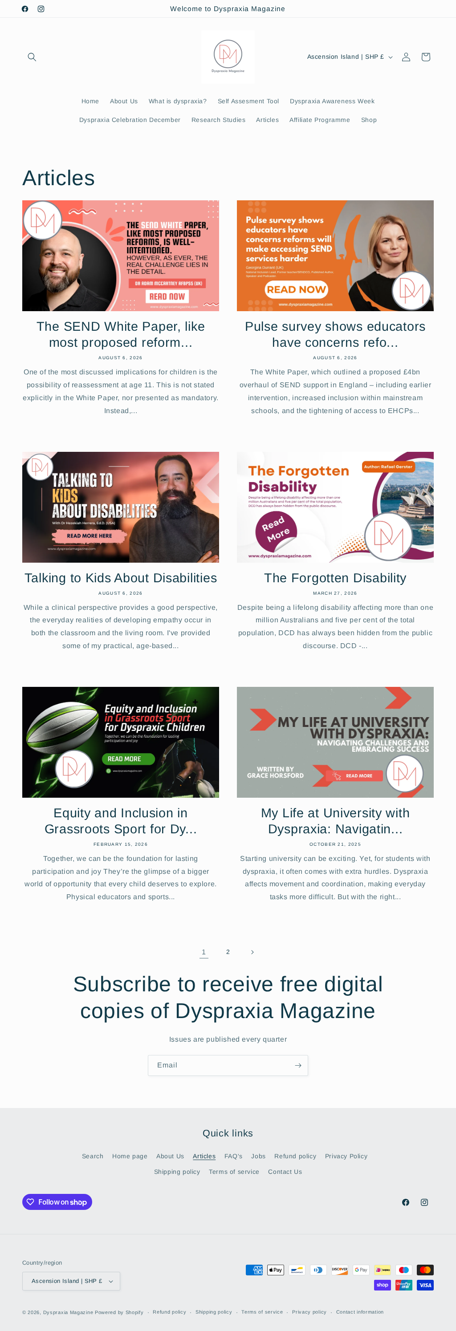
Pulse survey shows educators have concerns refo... (335, 334)
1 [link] (204, 952)
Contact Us (285, 1171)
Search (93, 1156)
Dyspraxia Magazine (68, 1312)
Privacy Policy (346, 1156)
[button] (32, 57)
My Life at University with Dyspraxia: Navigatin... (335, 821)
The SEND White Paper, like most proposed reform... (121, 334)
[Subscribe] (298, 1065)
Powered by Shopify (119, 1312)
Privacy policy (309, 1312)
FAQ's (233, 1156)
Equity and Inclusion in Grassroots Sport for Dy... (121, 821)
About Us (170, 1156)
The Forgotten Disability (335, 578)
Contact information (360, 1312)
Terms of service (234, 1171)
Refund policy (295, 1156)
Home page (129, 1156)
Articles (204, 1156)
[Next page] (252, 952)
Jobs (258, 1156)
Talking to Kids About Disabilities (120, 578)
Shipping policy (177, 1171)
